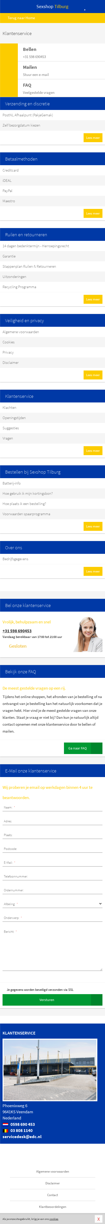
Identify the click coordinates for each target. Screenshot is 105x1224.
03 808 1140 (21, 1130)
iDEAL (7, 180)
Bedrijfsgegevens (15, 558)
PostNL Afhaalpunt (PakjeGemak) (28, 115)
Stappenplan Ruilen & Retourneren (29, 266)
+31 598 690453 (17, 631)
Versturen (47, 999)
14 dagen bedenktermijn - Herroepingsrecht (36, 245)
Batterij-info (12, 483)
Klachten (9, 407)
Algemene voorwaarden (21, 331)
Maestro (9, 200)
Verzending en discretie (27, 103)
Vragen (8, 438)
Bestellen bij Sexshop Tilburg (32, 472)
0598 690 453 (22, 1124)
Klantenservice (19, 396)
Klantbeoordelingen (52, 1207)
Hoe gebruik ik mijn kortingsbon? (28, 493)
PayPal (7, 190)
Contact (52, 1195)
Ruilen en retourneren (26, 234)
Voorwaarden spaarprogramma (26, 513)
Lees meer (93, 138)
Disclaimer (11, 362)
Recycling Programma (19, 286)
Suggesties (11, 427)
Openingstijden (14, 417)
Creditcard (11, 170)
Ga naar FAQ (77, 748)
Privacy (8, 352)
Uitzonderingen (14, 276)
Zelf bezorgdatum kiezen (21, 125)
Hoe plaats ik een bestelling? (24, 503)
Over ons (13, 547)
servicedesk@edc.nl (22, 1136)
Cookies (9, 342)
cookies (53, 1219)
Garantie (9, 256)
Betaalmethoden (21, 159)
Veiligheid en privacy (24, 320)
